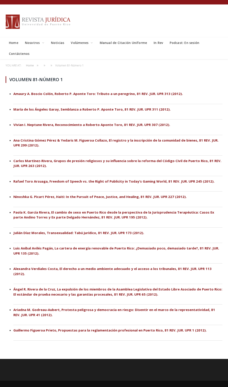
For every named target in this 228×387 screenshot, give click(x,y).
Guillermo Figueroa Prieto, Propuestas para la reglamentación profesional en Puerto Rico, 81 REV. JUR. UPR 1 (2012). (110, 330)
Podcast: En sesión (184, 43)
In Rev (158, 43)
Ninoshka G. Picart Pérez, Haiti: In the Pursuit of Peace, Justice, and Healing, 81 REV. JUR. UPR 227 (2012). (100, 196)
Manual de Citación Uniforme (123, 43)
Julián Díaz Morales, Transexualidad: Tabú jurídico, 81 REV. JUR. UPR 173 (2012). (78, 233)
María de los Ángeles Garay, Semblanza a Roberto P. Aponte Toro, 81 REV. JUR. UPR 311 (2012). (92, 109)
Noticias (57, 43)
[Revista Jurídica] (39, 20)
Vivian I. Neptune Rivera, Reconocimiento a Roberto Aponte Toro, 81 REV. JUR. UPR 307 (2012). (91, 124)
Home (13, 43)
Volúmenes (79, 43)
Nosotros (32, 43)
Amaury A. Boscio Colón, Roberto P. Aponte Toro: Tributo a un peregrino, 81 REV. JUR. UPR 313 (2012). (98, 93)
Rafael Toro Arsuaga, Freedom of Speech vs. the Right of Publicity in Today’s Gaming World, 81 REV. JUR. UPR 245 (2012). (113, 181)
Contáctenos (19, 53)
